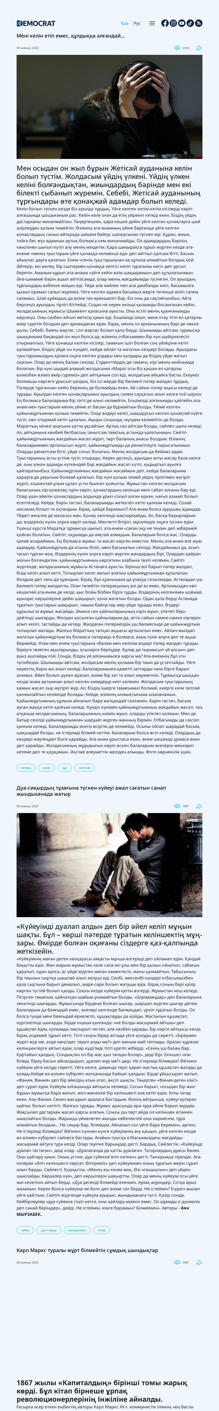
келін (46, 768)
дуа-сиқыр (49, 1230)
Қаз (124, 23)
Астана (26, 768)
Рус (137, 23)
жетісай (84, 768)
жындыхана (77, 1230)
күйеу (25, 1230)
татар (101, 1230)
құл (64, 768)
